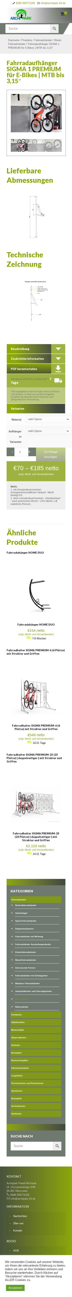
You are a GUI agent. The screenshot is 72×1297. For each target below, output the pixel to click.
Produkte (27, 40)
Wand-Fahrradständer (25, 960)
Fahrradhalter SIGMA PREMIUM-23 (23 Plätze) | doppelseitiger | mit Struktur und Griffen (34, 758)
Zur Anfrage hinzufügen (50, 454)
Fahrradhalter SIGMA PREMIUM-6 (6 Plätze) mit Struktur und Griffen (36, 652)
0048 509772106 (25, 3)
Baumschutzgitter (19, 1060)
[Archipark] (27, 14)
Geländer (15, 1045)
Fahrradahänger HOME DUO (25, 552)
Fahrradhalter (21, 999)
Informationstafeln (20, 1068)
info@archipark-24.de (53, 3)
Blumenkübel (17, 1030)
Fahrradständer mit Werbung (29, 936)
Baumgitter (16, 1053)
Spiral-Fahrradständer (26, 921)
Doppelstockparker (24, 929)
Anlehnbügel (21, 913)
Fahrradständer (43, 40)
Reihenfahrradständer (25, 905)
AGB (16, 1250)
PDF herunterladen (24, 369)
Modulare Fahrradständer (27, 983)
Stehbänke (16, 1114)
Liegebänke (17, 1076)
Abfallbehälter (18, 1022)
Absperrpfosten (18, 1037)
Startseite (13, 40)
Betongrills (16, 1098)
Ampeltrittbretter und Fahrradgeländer (33, 991)
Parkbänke (16, 1015)
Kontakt (17, 1230)
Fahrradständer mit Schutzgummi (31, 976)
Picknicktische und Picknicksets (27, 1083)
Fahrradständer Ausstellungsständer (33, 944)
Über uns (18, 1223)
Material (16, 419)
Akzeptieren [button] (15, 1287)
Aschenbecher (18, 1106)
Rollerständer (21, 1007)
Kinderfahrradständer (25, 952)
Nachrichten (20, 1216)
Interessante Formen (25, 968)
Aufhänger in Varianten (15, 436)
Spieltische (16, 1091)
